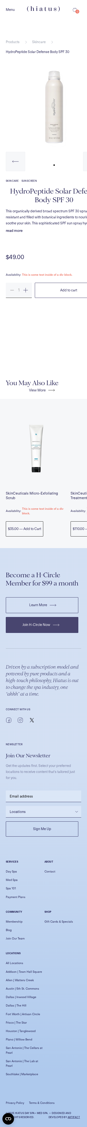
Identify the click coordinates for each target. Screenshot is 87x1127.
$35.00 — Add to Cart (24, 529)
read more (14, 230)
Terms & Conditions (42, 1103)
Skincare (39, 42)
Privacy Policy (15, 1103)
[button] (15, 161)
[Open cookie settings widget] (8, 1119)
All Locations (14, 963)
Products (13, 42)
